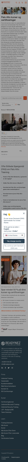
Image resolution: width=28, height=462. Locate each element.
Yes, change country (14, 241)
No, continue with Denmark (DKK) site (14, 247)
